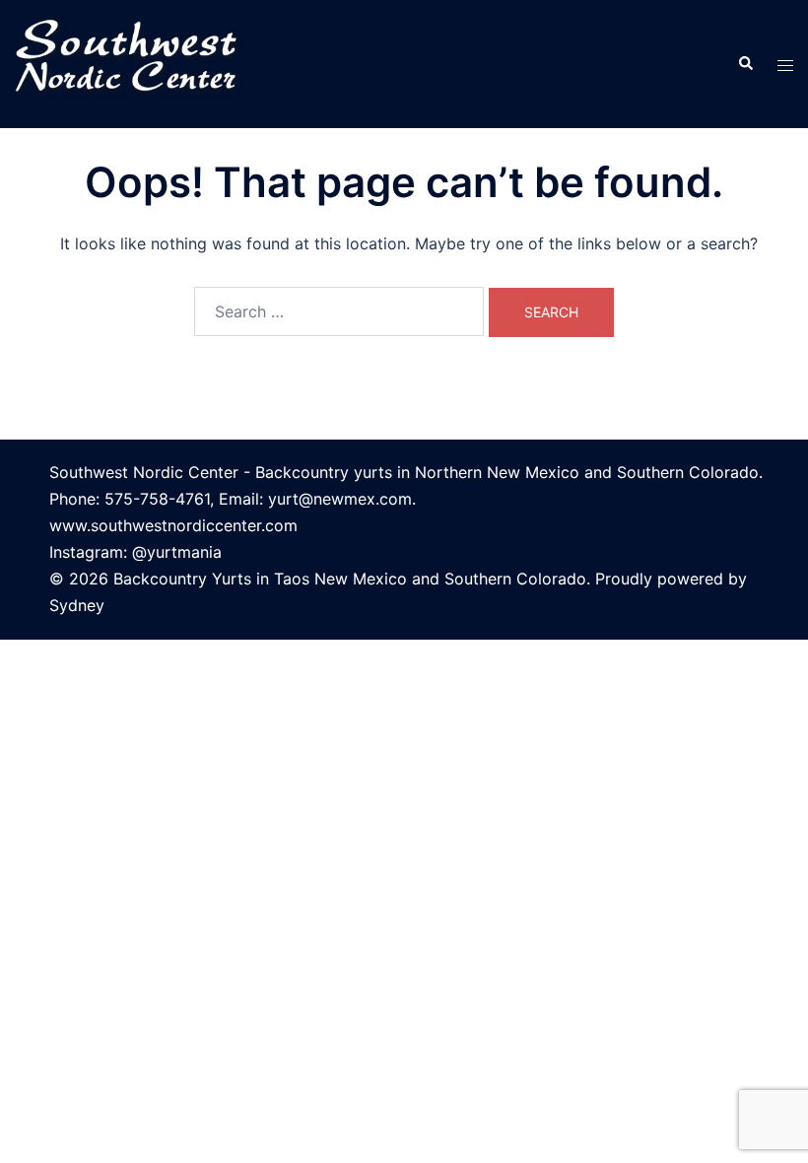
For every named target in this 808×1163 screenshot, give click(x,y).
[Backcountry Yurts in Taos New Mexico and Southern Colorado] (134, 62)
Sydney (76, 605)
